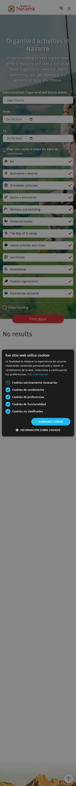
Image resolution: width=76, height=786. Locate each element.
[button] (38, 430)
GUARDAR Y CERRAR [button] (50, 421)
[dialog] (38, 393)
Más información (37, 374)
